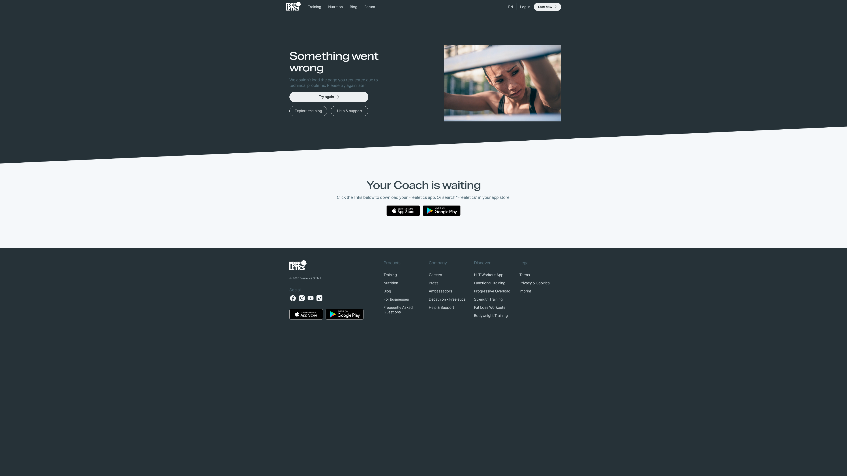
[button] (511, 7)
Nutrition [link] (335, 7)
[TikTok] (319, 298)
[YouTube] (310, 298)
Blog (353, 7)
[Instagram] (301, 298)
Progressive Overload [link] (492, 291)
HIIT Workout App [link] (488, 275)
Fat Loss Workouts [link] (489, 307)
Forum (369, 7)
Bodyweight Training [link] (491, 315)
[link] (293, 6)
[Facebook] (292, 298)
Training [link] (314, 7)
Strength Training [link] (488, 299)
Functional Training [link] (489, 283)
